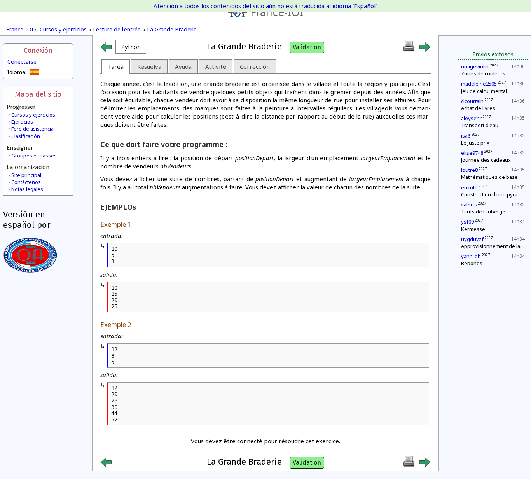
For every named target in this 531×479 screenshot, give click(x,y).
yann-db (471, 256)
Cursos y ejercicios (63, 29)
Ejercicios (22, 121)
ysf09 (467, 221)
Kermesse (473, 229)
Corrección (255, 66)
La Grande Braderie (172, 29)
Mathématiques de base (489, 176)
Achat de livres (478, 108)
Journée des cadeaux (486, 159)
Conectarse (22, 61)
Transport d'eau (479, 125)
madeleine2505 (479, 83)
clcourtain (472, 101)
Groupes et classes (34, 155)
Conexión (38, 51)
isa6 (465, 135)
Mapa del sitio (38, 94)
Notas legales (27, 188)
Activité (215, 66)
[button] (130, 47)
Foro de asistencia (32, 128)
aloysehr (471, 118)
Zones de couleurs (483, 73)
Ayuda (183, 66)
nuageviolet (475, 66)
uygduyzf (472, 239)
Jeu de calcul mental (484, 90)
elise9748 (472, 152)
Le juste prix (475, 142)
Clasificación (25, 136)
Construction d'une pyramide (495, 194)
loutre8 (469, 169)
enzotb (469, 187)
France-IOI (276, 11)
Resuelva (149, 66)
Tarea (116, 66)
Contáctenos (26, 181)
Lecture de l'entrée (117, 29)
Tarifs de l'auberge (483, 211)
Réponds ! (473, 263)
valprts (469, 204)
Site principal (26, 174)
